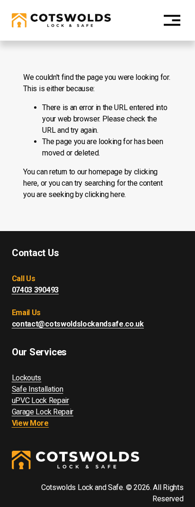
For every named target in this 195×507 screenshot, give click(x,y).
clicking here (104, 194)
